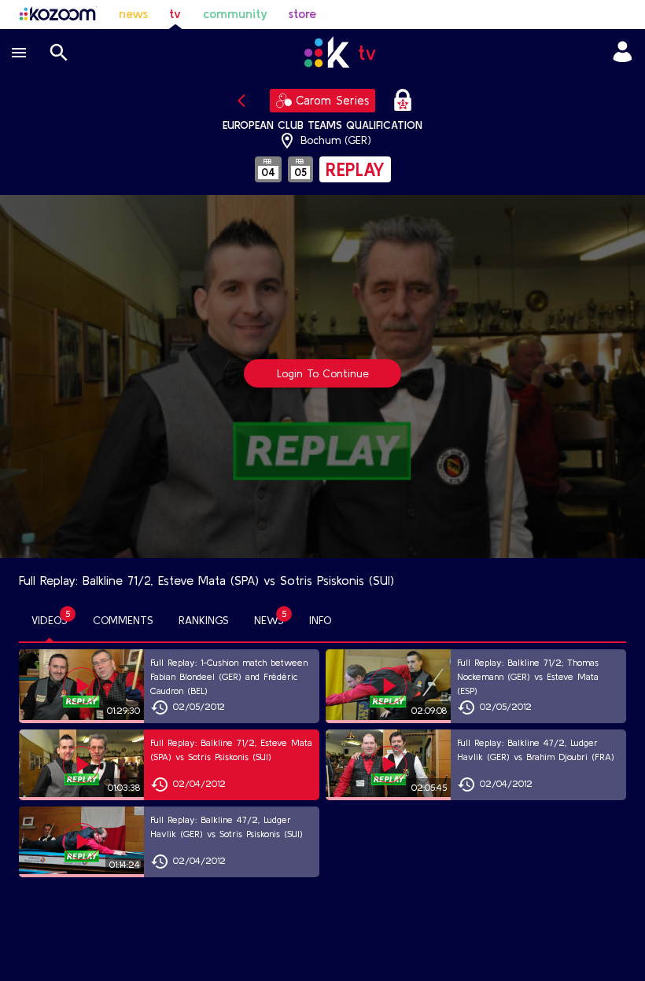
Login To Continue (323, 373)
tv (175, 13)
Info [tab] (320, 620)
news (133, 13)
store (302, 13)
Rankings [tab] (204, 620)
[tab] (49, 621)
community (235, 13)
